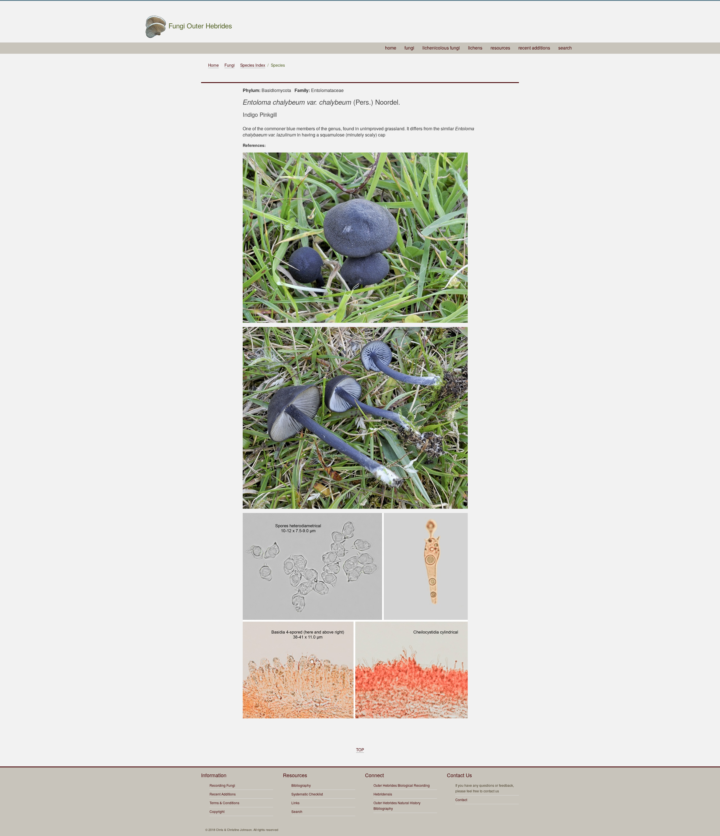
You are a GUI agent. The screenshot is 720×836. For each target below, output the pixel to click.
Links (295, 802)
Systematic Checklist (307, 794)
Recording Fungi (222, 785)
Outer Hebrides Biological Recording (402, 785)
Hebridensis (383, 794)
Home (213, 65)
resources (500, 47)
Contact (461, 799)
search (565, 47)
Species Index (252, 65)
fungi (409, 47)
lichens (475, 47)
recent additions (534, 47)
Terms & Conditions (224, 802)
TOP (360, 749)
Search (296, 811)
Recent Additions (223, 794)
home (390, 47)
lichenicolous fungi (441, 47)
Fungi (229, 65)
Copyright (217, 811)
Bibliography (301, 785)
